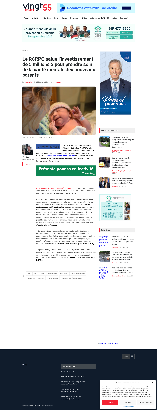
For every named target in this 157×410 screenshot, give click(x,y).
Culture (64, 18)
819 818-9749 (79, 376)
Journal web (31, 278)
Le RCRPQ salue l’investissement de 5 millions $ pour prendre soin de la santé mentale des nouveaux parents (58, 67)
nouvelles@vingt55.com (69, 391)
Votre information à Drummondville (72, 278)
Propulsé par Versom (34, 405)
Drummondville (52, 273)
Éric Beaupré (57, 82)
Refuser (128, 402)
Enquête (120, 150)
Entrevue (126, 150)
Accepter (110, 402)
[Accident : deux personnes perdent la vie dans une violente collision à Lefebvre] (104, 273)
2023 (29, 273)
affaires (42, 273)
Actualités (35, 18)
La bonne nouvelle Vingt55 (99, 18)
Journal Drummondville (78, 273)
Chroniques (74, 18)
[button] (153, 383)
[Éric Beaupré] (27, 149)
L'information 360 (53, 278)
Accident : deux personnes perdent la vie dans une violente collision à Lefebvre (122, 270)
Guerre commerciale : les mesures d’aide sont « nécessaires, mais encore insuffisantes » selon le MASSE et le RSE (121, 163)
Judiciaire (41, 278)
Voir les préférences (145, 402)
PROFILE (28, 164)
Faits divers (47, 18)
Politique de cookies (128, 406)
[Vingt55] (37, 9)
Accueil (26, 18)
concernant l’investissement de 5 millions (59, 156)
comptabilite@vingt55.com (70, 399)
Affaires (84, 18)
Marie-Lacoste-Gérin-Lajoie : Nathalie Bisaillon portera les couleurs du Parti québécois (123, 180)
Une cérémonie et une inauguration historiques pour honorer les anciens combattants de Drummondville (123, 142)
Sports (56, 18)
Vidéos (114, 18)
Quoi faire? (124, 18)
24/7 (35, 273)
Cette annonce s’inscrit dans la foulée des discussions (56, 188)
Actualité (29, 82)
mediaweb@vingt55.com (69, 384)
